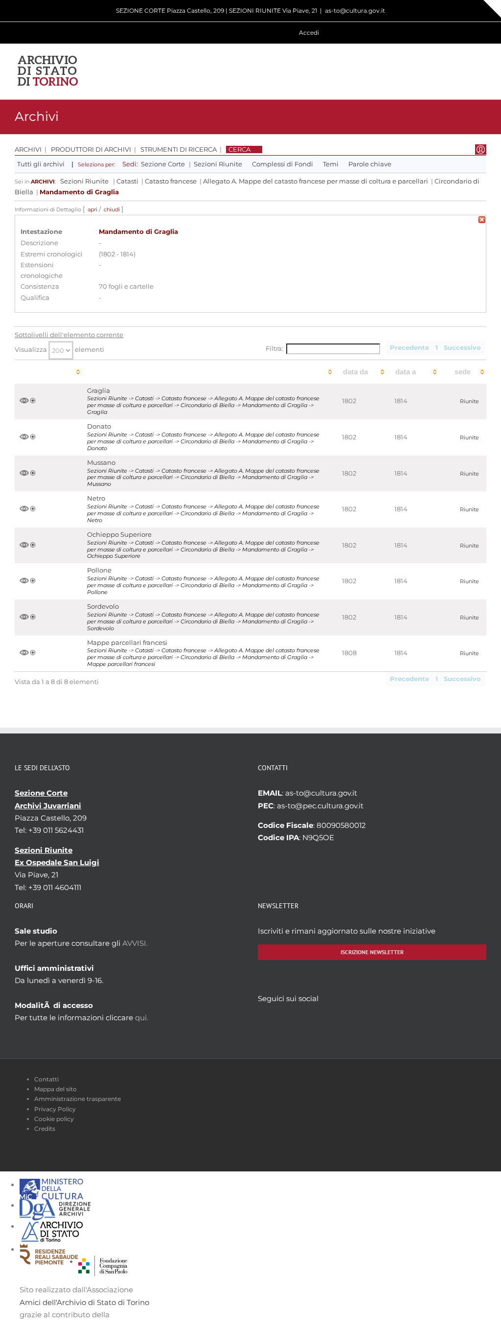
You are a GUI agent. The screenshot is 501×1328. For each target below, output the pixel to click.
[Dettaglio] (32, 401)
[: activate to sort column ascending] (48, 372)
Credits (44, 1128)
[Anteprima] (24, 401)
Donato (99, 426)
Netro (96, 498)
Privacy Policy (55, 1109)
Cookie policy (54, 1118)
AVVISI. (135, 943)
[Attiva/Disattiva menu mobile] (482, 71)
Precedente (409, 347)
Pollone (99, 570)
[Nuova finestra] (102, 1261)
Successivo (462, 347)
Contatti (46, 1079)
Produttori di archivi (91, 149)
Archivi (28, 149)
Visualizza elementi (59, 349)
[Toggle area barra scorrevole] (492, 9)
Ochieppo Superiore (119, 534)
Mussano (101, 462)
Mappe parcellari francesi (127, 642)
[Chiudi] (481, 221)
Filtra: (274, 348)
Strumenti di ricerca (178, 149)
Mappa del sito (55, 1089)
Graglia (98, 390)
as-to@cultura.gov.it (355, 10)
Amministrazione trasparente (77, 1098)
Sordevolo (103, 606)
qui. (141, 1017)
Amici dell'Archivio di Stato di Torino (84, 1302)
